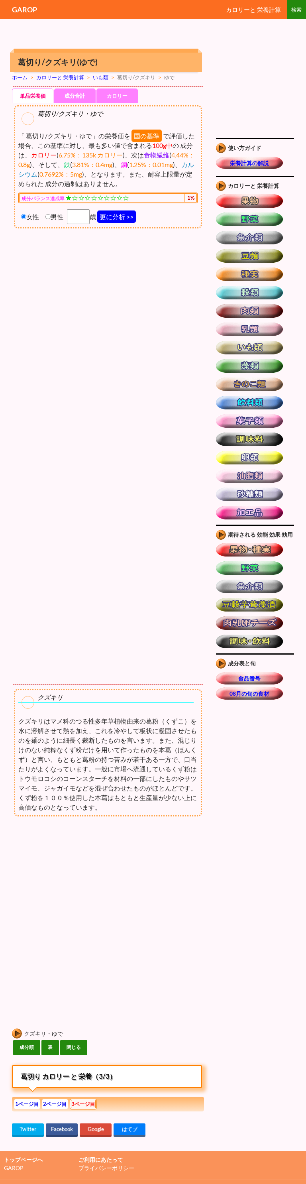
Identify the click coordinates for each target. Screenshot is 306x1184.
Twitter (28, 1129)
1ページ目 (27, 1104)
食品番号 (249, 678)
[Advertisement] (79, 883)
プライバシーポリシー (106, 1167)
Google (96, 1129)
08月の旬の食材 (249, 693)
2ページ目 (55, 1104)
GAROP (24, 9)
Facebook (62, 1129)
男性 (57, 216)
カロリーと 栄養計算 (253, 9)
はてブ (129, 1129)
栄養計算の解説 (249, 162)
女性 (32, 216)
